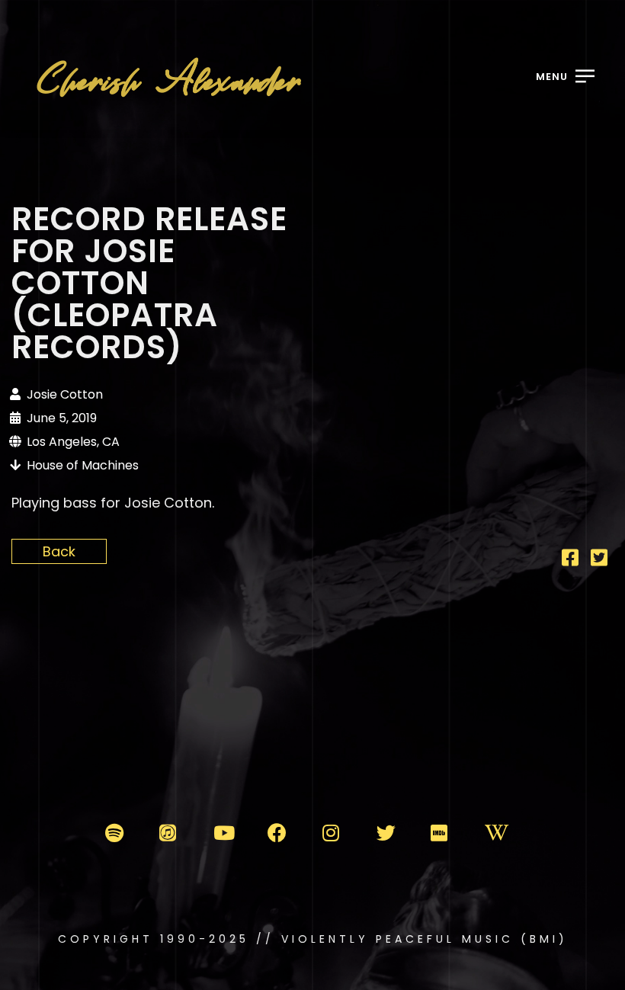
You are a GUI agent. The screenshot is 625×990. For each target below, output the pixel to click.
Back (59, 551)
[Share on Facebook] (570, 559)
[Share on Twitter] (599, 559)
